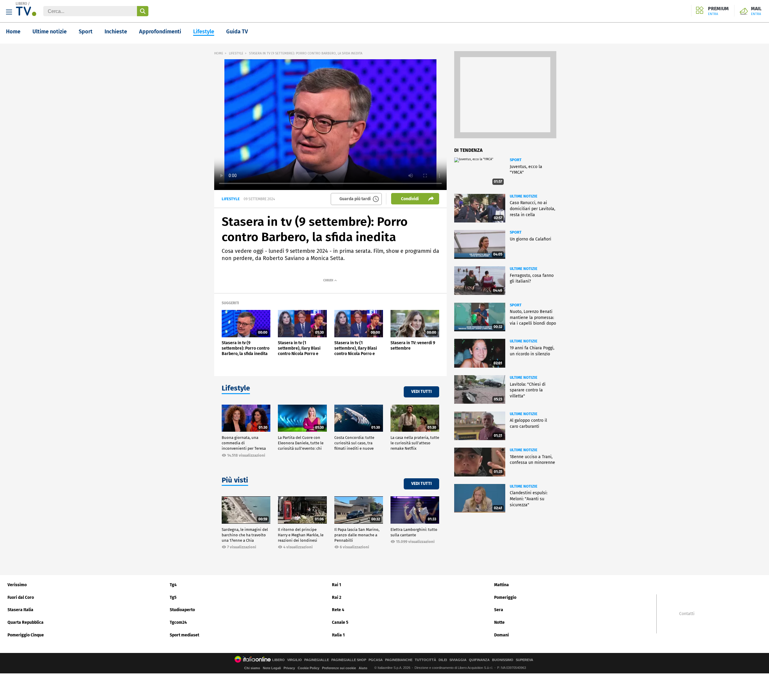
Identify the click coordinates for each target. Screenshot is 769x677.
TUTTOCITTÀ (425, 660)
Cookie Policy (308, 668)
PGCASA (376, 660)
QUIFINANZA (479, 660)
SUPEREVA (524, 660)
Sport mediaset (184, 635)
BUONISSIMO (502, 660)
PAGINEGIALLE (316, 660)
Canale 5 (340, 622)
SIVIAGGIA (458, 660)
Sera (498, 609)
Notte (499, 622)
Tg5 (173, 597)
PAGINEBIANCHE (398, 660)
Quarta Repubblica (26, 622)
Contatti (687, 613)
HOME (218, 53)
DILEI (443, 660)
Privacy (289, 668)
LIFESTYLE (236, 53)
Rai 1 (336, 584)
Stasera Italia (20, 609)
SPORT (515, 160)
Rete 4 (338, 609)
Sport (86, 31)
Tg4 (173, 584)
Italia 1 (338, 635)
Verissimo (17, 584)
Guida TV (237, 31)
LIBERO (21, 4)
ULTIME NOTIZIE (523, 196)
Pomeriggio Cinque (26, 635)
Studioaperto (182, 609)
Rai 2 (336, 597)
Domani (501, 635)
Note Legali (272, 668)
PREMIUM (718, 11)
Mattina (501, 584)
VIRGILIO (294, 660)
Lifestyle (203, 31)
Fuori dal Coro (21, 597)
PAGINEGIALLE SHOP (348, 660)
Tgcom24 (178, 622)
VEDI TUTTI (421, 391)
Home (13, 31)
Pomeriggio (505, 597)
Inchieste (116, 31)
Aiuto (363, 668)
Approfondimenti (160, 31)
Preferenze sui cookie (339, 668)
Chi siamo (252, 668)
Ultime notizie (49, 31)
